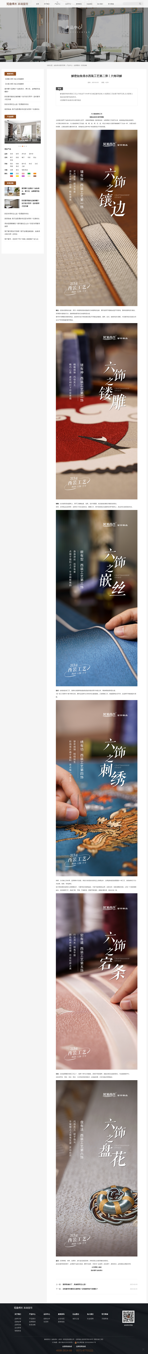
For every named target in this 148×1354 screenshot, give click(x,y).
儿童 (23, 166)
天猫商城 (105, 1319)
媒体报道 (61, 1322)
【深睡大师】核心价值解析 (14, 79)
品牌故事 (18, 1322)
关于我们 (47, 4)
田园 (11, 166)
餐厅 (23, 157)
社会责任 (89, 4)
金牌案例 (77, 65)
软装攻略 (84, 65)
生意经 (46, 1322)
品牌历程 (18, 1325)
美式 (17, 166)
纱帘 (17, 154)
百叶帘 (31, 154)
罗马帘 (24, 154)
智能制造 (18, 1331)
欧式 (30, 163)
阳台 (34, 157)
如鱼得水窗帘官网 (59, 65)
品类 (6, 154)
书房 (29, 157)
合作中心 (68, 4)
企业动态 (61, 1319)
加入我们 (100, 4)
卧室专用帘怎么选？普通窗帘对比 (17, 104)
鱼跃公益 (76, 1319)
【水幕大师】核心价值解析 (14, 84)
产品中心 (57, 4)
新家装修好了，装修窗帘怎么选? (74, 1284)
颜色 (6, 173)
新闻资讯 (79, 4)
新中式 (24, 163)
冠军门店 (75, 8)
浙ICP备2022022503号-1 (66, 1342)
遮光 (17, 170)
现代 (11, 163)
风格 (6, 163)
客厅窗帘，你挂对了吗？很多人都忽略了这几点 (21, 239)
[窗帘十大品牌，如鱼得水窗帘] (17, 4)
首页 (37, 4)
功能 (6, 170)
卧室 (17, 157)
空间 (6, 157)
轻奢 (17, 163)
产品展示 (32, 1319)
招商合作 (47, 1319)
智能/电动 (25, 170)
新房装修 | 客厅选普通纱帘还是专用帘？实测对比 (22, 109)
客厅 (11, 157)
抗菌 (11, 170)
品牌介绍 (18, 1319)
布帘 (11, 154)
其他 (11, 160)
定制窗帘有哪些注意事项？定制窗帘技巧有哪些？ (80, 1289)
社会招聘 (90, 1319)
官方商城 (111, 4)
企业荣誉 (18, 1328)
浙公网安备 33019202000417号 (86, 1342)
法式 (36, 163)
